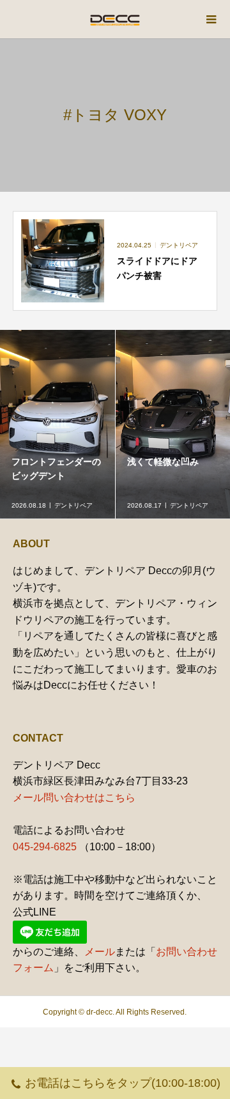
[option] (58, 424)
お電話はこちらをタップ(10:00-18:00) (122, 1083)
